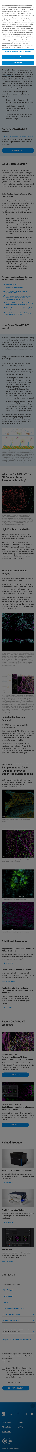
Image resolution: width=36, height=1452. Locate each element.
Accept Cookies (18, 62)
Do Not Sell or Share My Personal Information (18, 51)
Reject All (18, 57)
